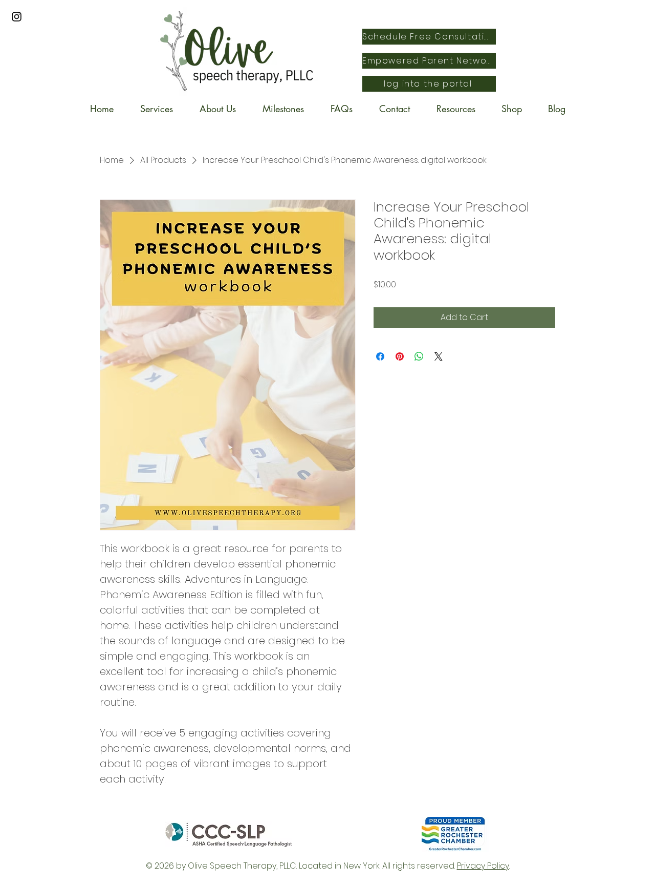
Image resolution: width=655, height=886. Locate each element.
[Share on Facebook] (380, 356)
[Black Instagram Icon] (16, 16)
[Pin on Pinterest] (400, 356)
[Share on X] (438, 356)
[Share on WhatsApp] (419, 356)
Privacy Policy (483, 866)
